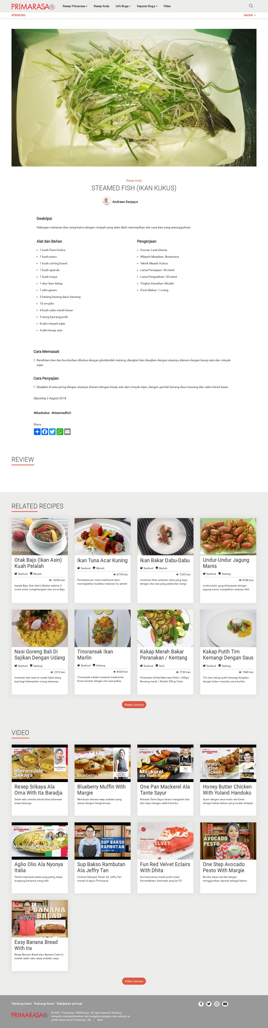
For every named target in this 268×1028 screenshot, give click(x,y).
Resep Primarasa (74, 6)
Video (167, 6)
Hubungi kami (44, 1003)
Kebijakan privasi (69, 1003)
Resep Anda (102, 6)
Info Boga (122, 6)
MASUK (249, 15)
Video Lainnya (134, 981)
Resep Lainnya (134, 704)
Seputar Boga (146, 6)
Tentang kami (22, 1003)
